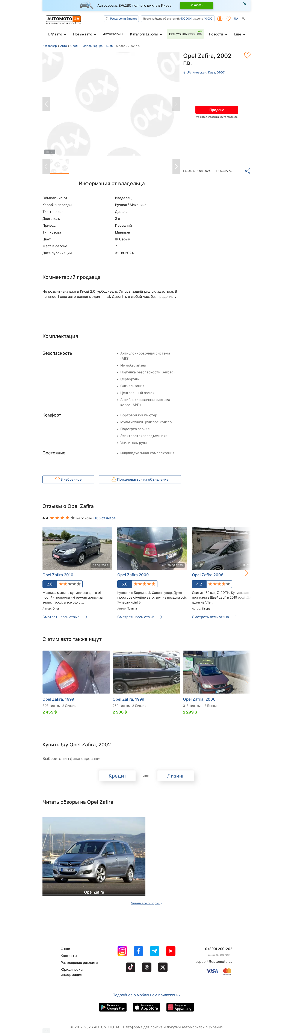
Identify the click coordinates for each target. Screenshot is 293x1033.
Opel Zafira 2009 (133, 575)
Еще (237, 34)
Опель (74, 45)
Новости (216, 34)
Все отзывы (185, 34)
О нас (65, 949)
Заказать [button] (196, 5)
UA (236, 18)
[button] (242, 573)
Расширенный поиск (123, 18)
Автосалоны (113, 34)
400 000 (185, 18)
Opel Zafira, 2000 (199, 699)
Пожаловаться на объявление (142, 479)
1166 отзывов (104, 518)
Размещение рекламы (79, 962)
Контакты (69, 956)
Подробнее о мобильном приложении (147, 995)
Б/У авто (55, 34)
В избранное (71, 479)
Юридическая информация (72, 972)
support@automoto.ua (214, 961)
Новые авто (82, 34)
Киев (109, 45)
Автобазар (49, 45)
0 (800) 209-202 (218, 949)
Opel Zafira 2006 (207, 575)
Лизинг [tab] (175, 776)
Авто (63, 45)
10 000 (208, 18)
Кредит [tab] (117, 776)
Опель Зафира (93, 45)
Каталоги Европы (144, 34)
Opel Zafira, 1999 (58, 699)
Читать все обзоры (145, 903)
